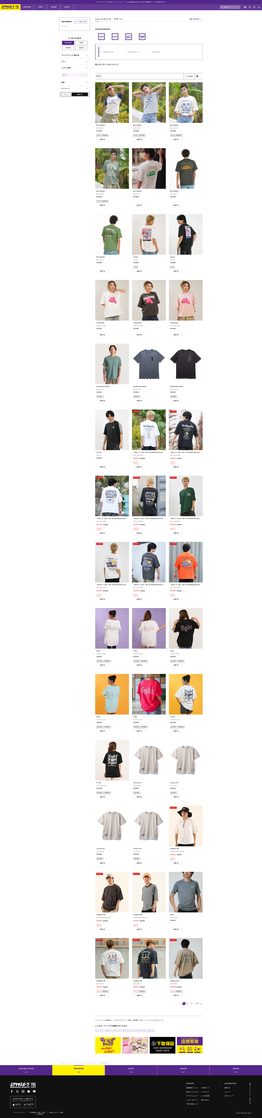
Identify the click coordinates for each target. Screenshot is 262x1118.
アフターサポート (191, 1100)
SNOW (53, 7)
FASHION (27, 7)
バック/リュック (129, 1030)
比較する (102, 139)
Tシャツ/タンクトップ (90, 1063)
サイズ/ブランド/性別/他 (70, 55)
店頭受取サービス (191, 1088)
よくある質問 (205, 1096)
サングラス (142, 1030)
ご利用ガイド (205, 1088)
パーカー (100, 1030)
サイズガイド (205, 1092)
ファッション (70, 1063)
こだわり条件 (66, 68)
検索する (79, 94)
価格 (63, 82)
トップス (78, 1063)
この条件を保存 (82, 21)
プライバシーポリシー (19, 1112)
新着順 (191, 76)
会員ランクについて (192, 1092)
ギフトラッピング (191, 1096)
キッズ (152, 1030)
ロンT (108, 1030)
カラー (64, 61)
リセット (66, 94)
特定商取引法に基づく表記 (37, 1112)
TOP (62, 1062)
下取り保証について (192, 1104)
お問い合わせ (205, 1100)
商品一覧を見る (195, 19)
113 (197, 1003)
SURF (40, 7)
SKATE (67, 7)
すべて (65, 75)
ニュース (227, 1092)
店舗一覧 (227, 1088)
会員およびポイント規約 (56, 1112)
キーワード (65, 88)
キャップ (117, 1030)
